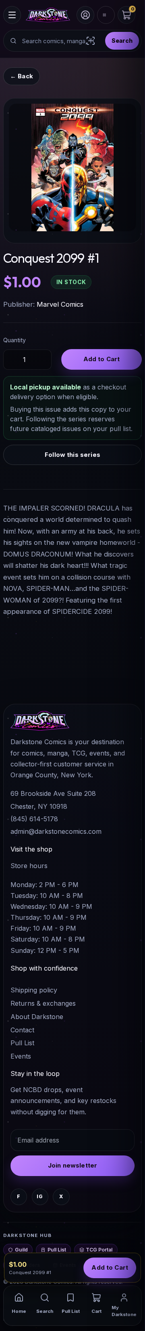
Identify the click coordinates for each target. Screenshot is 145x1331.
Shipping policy (33, 990)
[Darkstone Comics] (48, 15)
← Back (21, 76)
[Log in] (85, 15)
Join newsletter (72, 1165)
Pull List (22, 1043)
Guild (21, 1250)
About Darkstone (36, 1017)
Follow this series (72, 454)
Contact (22, 1030)
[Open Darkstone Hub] (106, 15)
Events (20, 1056)
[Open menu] (12, 15)
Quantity (14, 340)
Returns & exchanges (43, 1003)
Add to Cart (101, 359)
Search (122, 40)
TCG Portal (99, 1250)
